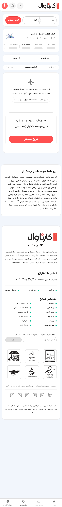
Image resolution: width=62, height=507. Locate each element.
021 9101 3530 (26, 279)
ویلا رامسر (53, 386)
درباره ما (51, 290)
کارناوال (53, 38)
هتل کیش (38, 386)
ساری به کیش (30, 38)
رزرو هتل (51, 303)
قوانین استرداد (23, 312)
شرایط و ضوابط (18, 409)
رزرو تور (51, 320)
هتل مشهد (45, 386)
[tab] (51, 46)
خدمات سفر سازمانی (21, 307)
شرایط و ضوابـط (10, 290)
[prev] (53, 67)
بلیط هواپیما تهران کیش (13, 386)
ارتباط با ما (32, 290)
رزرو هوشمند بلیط (22, 303)
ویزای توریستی (49, 325)
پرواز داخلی (43, 38)
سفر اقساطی (23, 316)
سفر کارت (25, 320)
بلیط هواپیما (49, 307)
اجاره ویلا (51, 316)
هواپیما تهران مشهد (27, 386)
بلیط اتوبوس (49, 312)
